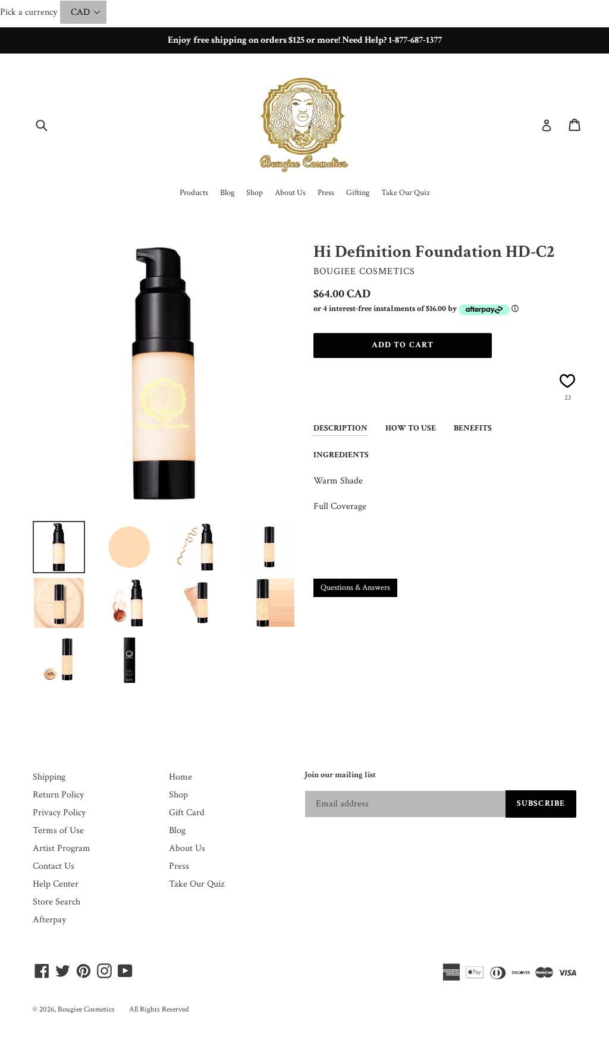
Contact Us (53, 866)
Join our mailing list (340, 775)
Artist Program (61, 848)
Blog (177, 830)
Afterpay (49, 919)
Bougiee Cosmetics (86, 1009)
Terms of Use (58, 830)
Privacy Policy (59, 812)
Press (179, 866)
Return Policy (58, 795)
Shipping (49, 777)
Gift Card (187, 812)
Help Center (56, 884)
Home (180, 777)
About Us (187, 848)
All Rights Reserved (159, 1009)
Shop (178, 795)
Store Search (56, 902)
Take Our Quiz (196, 884)
